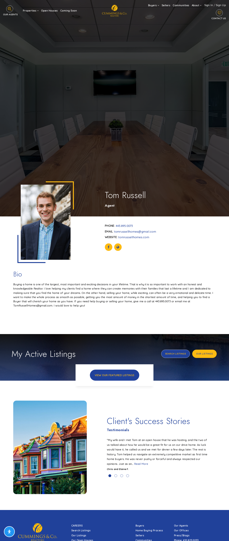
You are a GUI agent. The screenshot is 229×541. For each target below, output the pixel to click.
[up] (222, 533)
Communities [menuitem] (181, 5)
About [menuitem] (196, 5)
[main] (114, 255)
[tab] (109, 475)
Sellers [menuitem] (166, 5)
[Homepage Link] (114, 10)
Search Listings (175, 353)
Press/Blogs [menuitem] (182, 535)
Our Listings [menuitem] (78, 535)
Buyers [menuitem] (153, 5)
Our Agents (10, 14)
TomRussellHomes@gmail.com (135, 231)
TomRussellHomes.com (133, 237)
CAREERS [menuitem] (77, 525)
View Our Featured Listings (114, 375)
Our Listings (204, 353)
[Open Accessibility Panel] (9, 531)
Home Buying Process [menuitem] (149, 530)
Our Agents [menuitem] (181, 525)
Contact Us (218, 18)
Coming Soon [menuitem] (68, 10)
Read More (141, 463)
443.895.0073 (124, 226)
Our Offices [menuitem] (181, 530)
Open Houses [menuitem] (49, 10)
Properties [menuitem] (30, 10)
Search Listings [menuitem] (81, 530)
